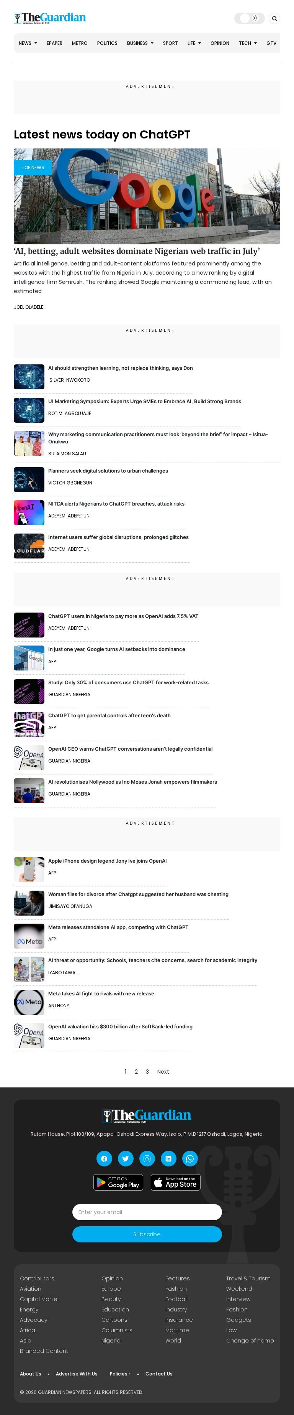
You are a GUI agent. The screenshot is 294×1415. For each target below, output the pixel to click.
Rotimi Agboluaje (69, 413)
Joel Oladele (28, 307)
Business (138, 43)
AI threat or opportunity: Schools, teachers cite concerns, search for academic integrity (152, 960)
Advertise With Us (77, 1374)
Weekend (239, 1289)
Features (177, 1278)
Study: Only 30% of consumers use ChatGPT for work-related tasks (128, 682)
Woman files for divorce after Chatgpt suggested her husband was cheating (138, 894)
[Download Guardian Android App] (118, 1182)
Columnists (116, 1330)
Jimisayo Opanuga (70, 906)
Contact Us (159, 1374)
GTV (271, 43)
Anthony (58, 1005)
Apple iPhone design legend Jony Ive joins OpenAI (107, 861)
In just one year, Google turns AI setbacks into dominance (116, 649)
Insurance (179, 1320)
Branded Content (44, 1351)
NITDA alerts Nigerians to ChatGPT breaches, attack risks (116, 504)
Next (163, 1072)
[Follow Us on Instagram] (147, 1158)
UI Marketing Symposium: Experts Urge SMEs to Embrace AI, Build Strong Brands (144, 401)
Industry (176, 1309)
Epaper (54, 43)
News (26, 43)
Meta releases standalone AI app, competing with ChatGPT (118, 927)
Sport (170, 43)
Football (176, 1299)
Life (192, 43)
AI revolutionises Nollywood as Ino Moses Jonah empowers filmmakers (132, 782)
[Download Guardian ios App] (176, 1182)
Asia (25, 1340)
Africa (27, 1330)
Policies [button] (118, 1374)
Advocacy (33, 1320)
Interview (238, 1299)
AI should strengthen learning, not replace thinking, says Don (120, 368)
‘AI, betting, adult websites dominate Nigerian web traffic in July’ (137, 251)
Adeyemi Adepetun (69, 515)
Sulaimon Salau (67, 453)
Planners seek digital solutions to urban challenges (108, 471)
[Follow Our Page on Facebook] (104, 1158)
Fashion (176, 1289)
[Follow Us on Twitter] (126, 1158)
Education (115, 1309)
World (173, 1340)
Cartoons (114, 1320)
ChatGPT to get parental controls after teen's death (109, 715)
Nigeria (111, 1340)
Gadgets (238, 1320)
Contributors (37, 1278)
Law (231, 1330)
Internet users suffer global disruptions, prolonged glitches (118, 537)
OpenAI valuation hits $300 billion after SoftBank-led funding (120, 1026)
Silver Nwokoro (69, 380)
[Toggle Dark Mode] (249, 18)
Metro (80, 43)
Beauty (111, 1299)
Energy (29, 1309)
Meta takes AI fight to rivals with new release (101, 993)
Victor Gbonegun (70, 482)
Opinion (220, 43)
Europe (111, 1289)
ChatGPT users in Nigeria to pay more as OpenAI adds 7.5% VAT (123, 616)
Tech (245, 43)
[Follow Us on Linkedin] (168, 1158)
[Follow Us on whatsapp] (190, 1158)
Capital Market (39, 1299)
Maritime (177, 1330)
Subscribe (147, 1234)
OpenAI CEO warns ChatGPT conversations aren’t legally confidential (130, 749)
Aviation (30, 1289)
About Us (30, 1374)
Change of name (250, 1340)
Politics (107, 43)
